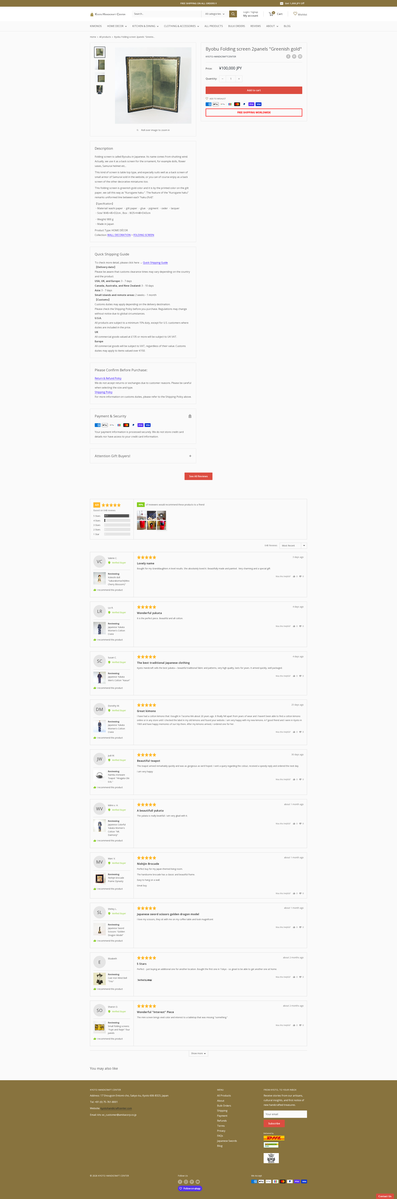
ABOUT (270, 26)
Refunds (222, 1120)
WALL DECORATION (119, 235)
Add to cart (254, 90)
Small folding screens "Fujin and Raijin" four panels (119, 1030)
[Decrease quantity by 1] (222, 79)
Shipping (222, 1110)
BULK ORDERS (236, 26)
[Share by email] (300, 56)
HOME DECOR (115, 26)
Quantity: (211, 78)
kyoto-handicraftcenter (221, 56)
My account (250, 15)
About (220, 1100)
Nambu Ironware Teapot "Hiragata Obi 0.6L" (118, 778)
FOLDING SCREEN (143, 235)
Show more (197, 1053)
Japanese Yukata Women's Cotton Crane (116, 631)
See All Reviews (198, 476)
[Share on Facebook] (288, 56)
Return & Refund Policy (108, 378)
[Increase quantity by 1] (239, 79)
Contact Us (385, 1196)
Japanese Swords (227, 1141)
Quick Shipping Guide (155, 262)
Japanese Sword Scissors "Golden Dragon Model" (116, 932)
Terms (221, 1126)
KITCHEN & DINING (143, 26)
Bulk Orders (224, 1105)
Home (93, 36)
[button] (141, 515)
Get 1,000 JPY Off (294, 3)
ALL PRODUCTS (214, 26)
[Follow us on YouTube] (198, 1182)
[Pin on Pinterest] (294, 56)
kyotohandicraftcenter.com (116, 1108)
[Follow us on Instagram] (186, 1182)
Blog (220, 1146)
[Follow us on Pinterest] (192, 1182)
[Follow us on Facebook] (180, 1182)
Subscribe (274, 1123)
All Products (224, 1095)
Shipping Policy (103, 392)
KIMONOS (96, 26)
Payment (222, 1115)
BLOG (287, 26)
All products (105, 36)
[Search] (233, 14)
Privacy (221, 1130)
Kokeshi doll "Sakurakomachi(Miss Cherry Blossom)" (118, 581)
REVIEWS (255, 26)
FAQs (220, 1135)
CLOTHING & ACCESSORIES (180, 26)
